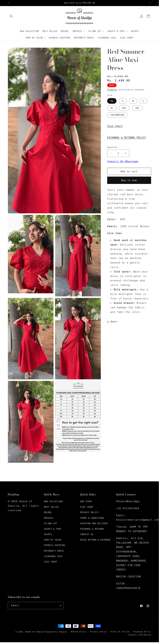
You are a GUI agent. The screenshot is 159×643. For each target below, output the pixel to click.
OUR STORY (86, 501)
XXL (124, 108)
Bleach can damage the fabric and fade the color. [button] (128, 307)
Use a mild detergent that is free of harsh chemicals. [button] (130, 294)
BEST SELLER (51, 507)
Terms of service (120, 632)
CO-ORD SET (50, 523)
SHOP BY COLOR (52, 540)
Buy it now (129, 180)
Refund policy (78, 632)
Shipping (112, 90)
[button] (11, 16)
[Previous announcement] (8, 3)
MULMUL (48, 512)
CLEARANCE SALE (53, 556)
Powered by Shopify (56, 632)
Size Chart (115, 126)
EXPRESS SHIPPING (54, 545)
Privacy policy (98, 632)
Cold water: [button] (123, 271)
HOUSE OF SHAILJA (34, 632)
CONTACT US (86, 534)
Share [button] (113, 321)
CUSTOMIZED (117, 115)
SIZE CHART (50, 561)
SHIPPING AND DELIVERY (94, 523)
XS (111, 101)
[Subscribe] (60, 605)
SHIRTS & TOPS (52, 529)
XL (111, 108)
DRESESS (48, 518)
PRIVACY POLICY (89, 512)
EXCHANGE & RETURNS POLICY (126, 137)
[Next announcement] (150, 3)
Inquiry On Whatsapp (122, 161)
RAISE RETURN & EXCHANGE (95, 540)
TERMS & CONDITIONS (92, 518)
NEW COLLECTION (53, 501)
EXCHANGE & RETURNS (92, 529)
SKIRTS (48, 534)
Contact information (139, 635)
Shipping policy (142, 632)
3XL (137, 108)
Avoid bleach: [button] (124, 302)
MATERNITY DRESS (54, 551)
